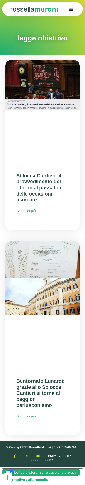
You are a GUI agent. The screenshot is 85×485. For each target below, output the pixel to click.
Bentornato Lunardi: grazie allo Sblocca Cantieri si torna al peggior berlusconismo (40, 393)
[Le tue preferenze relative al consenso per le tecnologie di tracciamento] (7, 477)
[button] (71, 9)
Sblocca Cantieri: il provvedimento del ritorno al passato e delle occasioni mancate (39, 188)
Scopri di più (26, 211)
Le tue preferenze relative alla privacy (45, 472)
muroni (34, 9)
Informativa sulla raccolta (26, 479)
